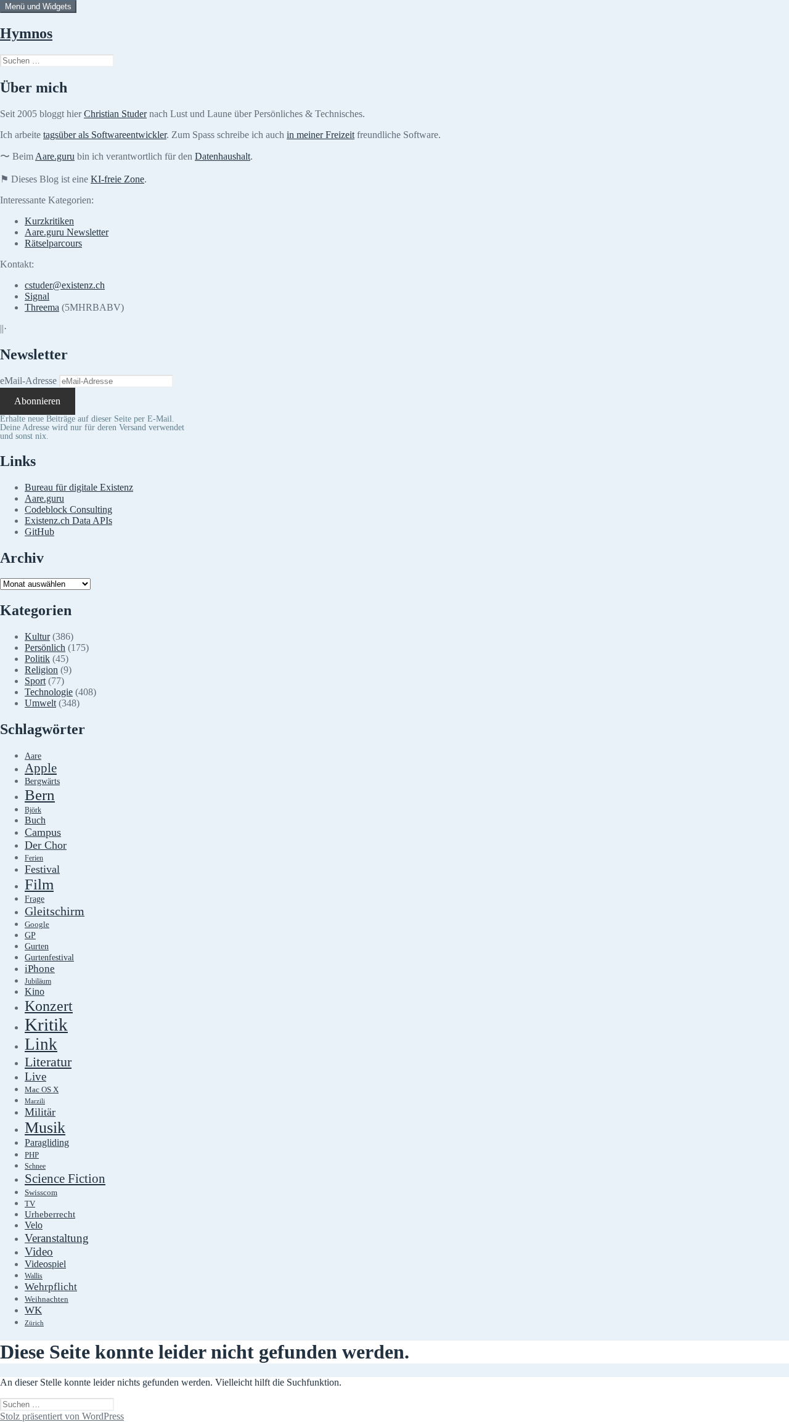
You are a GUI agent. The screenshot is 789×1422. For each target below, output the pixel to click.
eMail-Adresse (28, 380)
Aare (33, 756)
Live (35, 1076)
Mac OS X (42, 1089)
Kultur (37, 636)
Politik (37, 658)
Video (39, 1251)
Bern (40, 795)
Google (37, 924)
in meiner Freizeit (320, 134)
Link (41, 1044)
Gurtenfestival (49, 957)
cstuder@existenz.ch (65, 285)
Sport (35, 681)
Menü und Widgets (38, 6)
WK (33, 1310)
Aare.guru (55, 156)
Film (39, 884)
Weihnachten (46, 1299)
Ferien (34, 858)
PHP (32, 1154)
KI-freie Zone (117, 179)
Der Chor (46, 845)
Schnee (35, 1167)
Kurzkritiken (49, 221)
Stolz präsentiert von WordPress (62, 1416)
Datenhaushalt (222, 156)
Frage (34, 899)
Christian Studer (115, 113)
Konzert (49, 1006)
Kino (34, 991)
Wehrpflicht (51, 1287)
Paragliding (47, 1142)
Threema (42, 307)
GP (30, 935)
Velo (34, 1225)
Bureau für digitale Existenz (79, 487)
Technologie (49, 692)
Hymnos (26, 33)
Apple (41, 768)
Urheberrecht (50, 1214)
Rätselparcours (53, 243)
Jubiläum (38, 982)
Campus (43, 832)
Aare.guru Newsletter (66, 232)
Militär (40, 1112)
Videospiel (45, 1264)
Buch (35, 820)
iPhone (40, 969)
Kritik (46, 1024)
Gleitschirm (54, 911)
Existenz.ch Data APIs (68, 520)
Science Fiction (65, 1178)
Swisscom (41, 1192)
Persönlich (45, 647)
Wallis (34, 1276)
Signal (37, 296)
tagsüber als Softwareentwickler (104, 134)
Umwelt (40, 703)
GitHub (39, 531)
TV (30, 1203)
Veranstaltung (57, 1238)
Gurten (37, 946)
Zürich (34, 1323)
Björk (33, 810)
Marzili (35, 1101)
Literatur (48, 1061)
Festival (42, 869)
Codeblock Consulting (68, 509)
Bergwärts (42, 781)
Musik (45, 1128)
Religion (41, 669)
